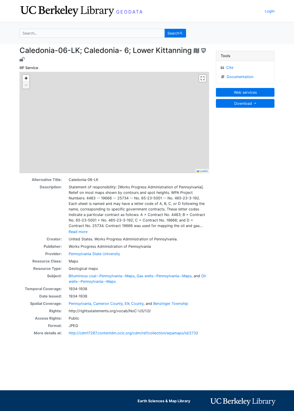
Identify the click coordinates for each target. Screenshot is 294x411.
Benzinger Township (170, 303)
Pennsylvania (80, 303)
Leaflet (203, 171)
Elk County (134, 303)
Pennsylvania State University (94, 253)
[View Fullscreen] (202, 78)
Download (243, 103)
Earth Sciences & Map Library (164, 401)
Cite (229, 67)
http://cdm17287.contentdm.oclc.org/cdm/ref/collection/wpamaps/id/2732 (133, 333)
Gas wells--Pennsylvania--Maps (164, 276)
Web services (245, 92)
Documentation (240, 76)
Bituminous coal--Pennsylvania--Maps (102, 276)
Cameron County (108, 303)
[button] (26, 78)
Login (269, 11)
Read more (78, 231)
